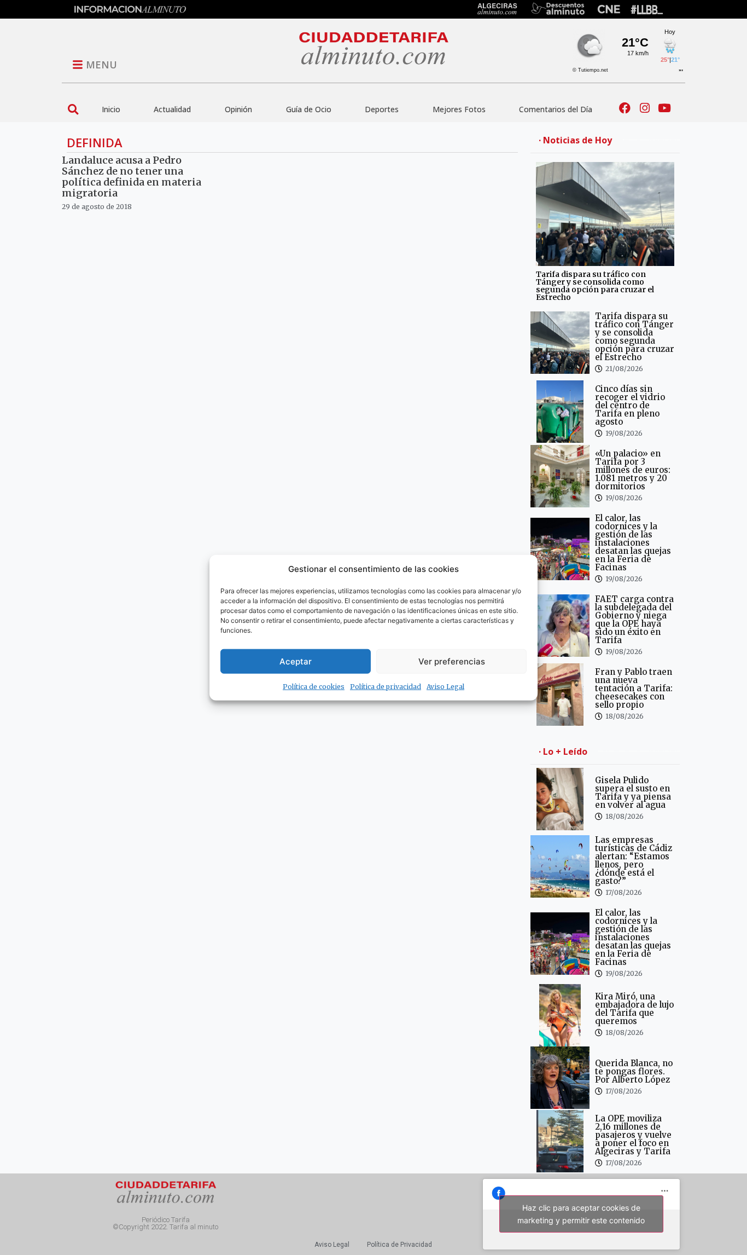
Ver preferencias (451, 661)
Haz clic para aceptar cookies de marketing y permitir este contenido (581, 1214)
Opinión (238, 109)
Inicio (111, 109)
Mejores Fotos (459, 109)
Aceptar (295, 661)
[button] (73, 109)
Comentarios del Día (555, 109)
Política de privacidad (385, 687)
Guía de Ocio (308, 109)
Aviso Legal (445, 687)
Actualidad (172, 109)
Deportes (382, 109)
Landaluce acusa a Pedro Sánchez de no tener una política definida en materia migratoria (131, 176)
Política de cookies (314, 687)
